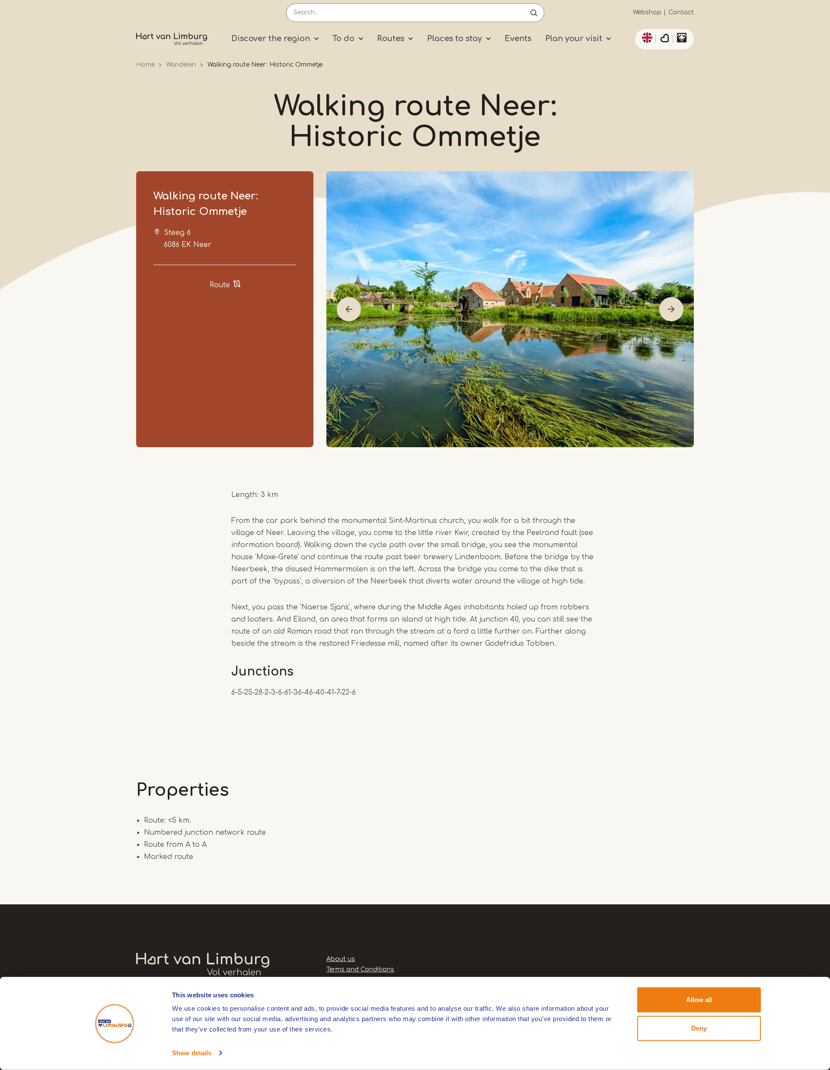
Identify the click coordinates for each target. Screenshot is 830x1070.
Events (517, 38)
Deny (699, 1028)
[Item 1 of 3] (510, 309)
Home (145, 64)
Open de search (534, 12)
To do (343, 38)
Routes (390, 38)
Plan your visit (573, 38)
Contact (681, 12)
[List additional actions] (646, 37)
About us (340, 959)
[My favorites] (664, 39)
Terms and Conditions (360, 969)
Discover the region (270, 38)
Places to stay (454, 38)
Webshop (647, 12)
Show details (191, 1053)
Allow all (699, 999)
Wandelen (181, 64)
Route (220, 285)
